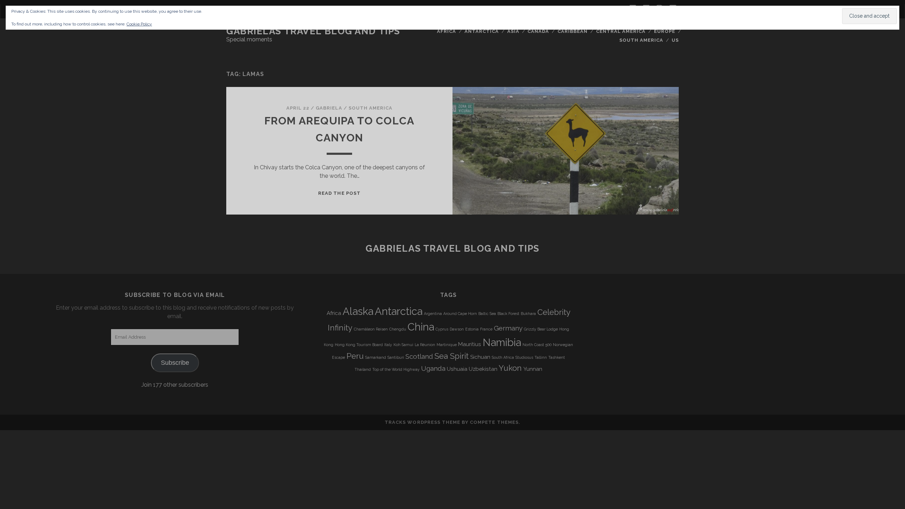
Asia (513, 31)
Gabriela (329, 108)
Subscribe (175, 362)
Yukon (510, 368)
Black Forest (508, 313)
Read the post (339, 193)
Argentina (433, 313)
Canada (538, 31)
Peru (355, 356)
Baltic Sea (487, 313)
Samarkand (375, 357)
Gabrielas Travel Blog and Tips (313, 31)
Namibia (502, 342)
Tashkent (556, 357)
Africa (446, 31)
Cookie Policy (139, 24)
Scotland (419, 356)
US (675, 40)
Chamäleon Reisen (371, 329)
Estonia (472, 329)
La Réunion (425, 345)
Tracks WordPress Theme (422, 422)
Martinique (447, 345)
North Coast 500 (536, 345)
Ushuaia (457, 369)
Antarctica (482, 31)
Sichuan (480, 357)
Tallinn (541, 357)
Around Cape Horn (460, 313)
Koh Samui (403, 345)
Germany (508, 328)
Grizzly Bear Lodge (541, 329)
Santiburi (395, 357)
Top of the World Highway (396, 369)
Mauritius (469, 344)
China (421, 327)
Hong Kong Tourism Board (359, 345)
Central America (621, 31)
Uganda (433, 368)
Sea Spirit (451, 356)
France (486, 329)
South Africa (503, 357)
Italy (388, 345)
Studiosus (524, 357)
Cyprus (442, 329)
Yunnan (532, 369)
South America (641, 40)
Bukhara (528, 313)
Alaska (358, 311)
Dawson (457, 329)
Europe (664, 31)
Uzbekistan (483, 369)
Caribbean (572, 31)
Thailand (363, 369)
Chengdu (397, 329)
